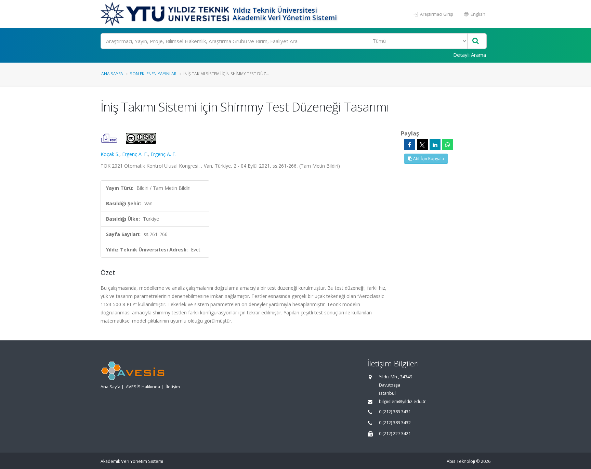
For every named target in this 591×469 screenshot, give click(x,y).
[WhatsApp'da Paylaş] (447, 144)
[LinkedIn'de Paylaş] (435, 144)
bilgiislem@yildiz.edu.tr (402, 401)
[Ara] (475, 41)
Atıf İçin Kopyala (428, 158)
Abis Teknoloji (461, 461)
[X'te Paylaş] (422, 144)
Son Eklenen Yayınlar (153, 73)
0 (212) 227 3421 (395, 434)
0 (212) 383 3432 (395, 423)
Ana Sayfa (112, 73)
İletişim (173, 387)
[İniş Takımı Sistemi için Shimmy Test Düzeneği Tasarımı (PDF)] (110, 137)
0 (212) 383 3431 (395, 412)
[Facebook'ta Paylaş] (409, 144)
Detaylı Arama (469, 54)
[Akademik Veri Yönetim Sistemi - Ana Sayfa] (166, 14)
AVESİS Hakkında (143, 387)
